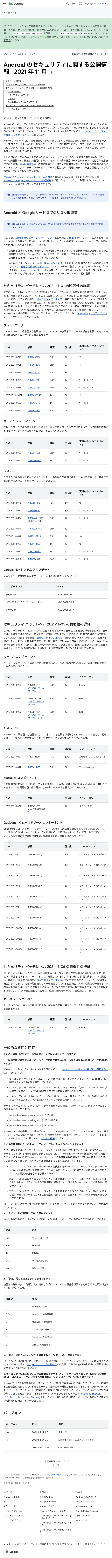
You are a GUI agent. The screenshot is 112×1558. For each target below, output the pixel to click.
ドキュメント (10, 12)
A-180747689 (34, 551)
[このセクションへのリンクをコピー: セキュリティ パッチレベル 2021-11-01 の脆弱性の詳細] (93, 286)
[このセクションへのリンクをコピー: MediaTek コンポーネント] (40, 778)
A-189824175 (34, 767)
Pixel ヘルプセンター (85, 1501)
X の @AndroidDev (48, 1501)
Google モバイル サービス (32, 270)
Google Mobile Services (87, 1511)
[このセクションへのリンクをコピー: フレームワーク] (26, 325)
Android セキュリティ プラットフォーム (36, 237)
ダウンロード (10, 1506)
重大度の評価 (27, 164)
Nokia (25, 1397)
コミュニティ (29, 1544)
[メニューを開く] (5, 3)
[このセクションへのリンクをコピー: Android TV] (21, 728)
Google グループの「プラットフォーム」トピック (55, 1516)
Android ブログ (47, 1506)
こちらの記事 (48, 1138)
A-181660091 (34, 510)
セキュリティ (33, 54)
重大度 (58, 299)
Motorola (15, 1397)
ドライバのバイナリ (13, 1520)
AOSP (6, 54)
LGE (6, 1397)
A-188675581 (34, 453)
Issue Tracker (82, 1520)
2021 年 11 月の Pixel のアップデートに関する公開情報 (41, 198)
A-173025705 (34, 536)
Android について (12, 1544)
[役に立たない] (106, 54)
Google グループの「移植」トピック (55, 1530)
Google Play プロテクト (79, 237)
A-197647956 (34, 357)
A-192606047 (34, 395)
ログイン (104, 3)
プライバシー (68, 1544)
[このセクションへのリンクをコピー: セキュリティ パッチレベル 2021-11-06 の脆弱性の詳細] (93, 967)
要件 (6, 1501)
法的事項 (42, 1544)
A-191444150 (34, 544)
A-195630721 (34, 410)
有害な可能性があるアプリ (35, 266)
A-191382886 (34, 528)
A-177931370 (34, 403)
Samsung (35, 1397)
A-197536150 (34, 503)
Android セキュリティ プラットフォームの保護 (28, 177)
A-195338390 (34, 372)
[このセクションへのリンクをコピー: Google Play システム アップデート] (53, 570)
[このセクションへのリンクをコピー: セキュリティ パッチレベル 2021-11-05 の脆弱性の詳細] (93, 624)
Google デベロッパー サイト (42, 1364)
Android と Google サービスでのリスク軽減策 (27, 180)
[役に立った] (102, 54)
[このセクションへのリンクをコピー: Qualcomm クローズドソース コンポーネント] (65, 823)
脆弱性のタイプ (45, 299)
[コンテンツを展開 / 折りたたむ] (23, 81)
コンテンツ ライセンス (53, 1475)
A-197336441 (34, 559)
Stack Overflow (83, 1515)
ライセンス (54, 1544)
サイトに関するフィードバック (91, 1544)
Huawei (96, 1393)
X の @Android (46, 1497)
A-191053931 (34, 380)
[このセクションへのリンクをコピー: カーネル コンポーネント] (39, 657)
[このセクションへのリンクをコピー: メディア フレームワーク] (38, 421)
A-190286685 (34, 460)
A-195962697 (34, 365)
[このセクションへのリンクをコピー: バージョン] (24, 1413)
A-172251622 (34, 387)
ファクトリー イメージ (14, 1515)
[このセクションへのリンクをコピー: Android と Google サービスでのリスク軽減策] (80, 213)
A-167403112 (34, 518)
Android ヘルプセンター (87, 1497)
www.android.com (84, 1506)
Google (86, 1393)
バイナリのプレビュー (14, 1511)
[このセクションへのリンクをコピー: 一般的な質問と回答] (38, 1048)
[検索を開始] (67, 3)
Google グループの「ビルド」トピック (55, 1523)
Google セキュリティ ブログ (53, 1511)
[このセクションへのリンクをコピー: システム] (18, 471)
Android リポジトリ (13, 1497)
